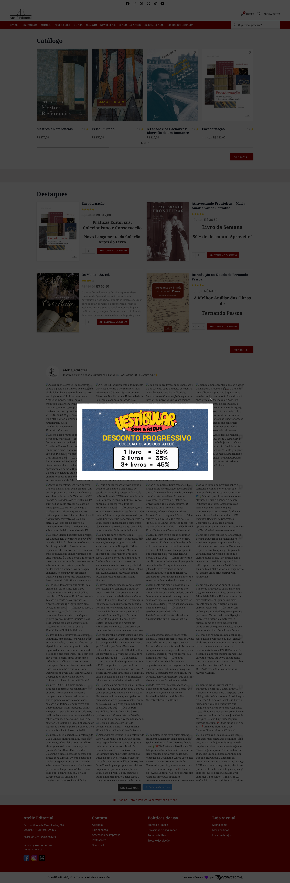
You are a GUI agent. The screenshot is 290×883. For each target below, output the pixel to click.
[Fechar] (211, 399)
